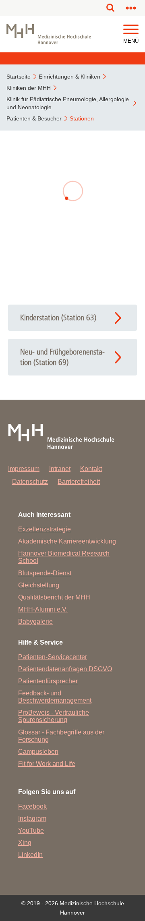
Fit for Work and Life (46, 763)
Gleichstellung (38, 585)
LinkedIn (30, 854)
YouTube (31, 830)
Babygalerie (35, 621)
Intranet (59, 468)
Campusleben (38, 751)
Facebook (32, 806)
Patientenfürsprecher (48, 681)
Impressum (23, 468)
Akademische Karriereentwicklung (67, 541)
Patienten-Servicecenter (52, 656)
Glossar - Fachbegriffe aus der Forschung (61, 736)
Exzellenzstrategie (44, 529)
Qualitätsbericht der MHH (54, 597)
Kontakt (91, 468)
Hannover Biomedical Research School (64, 557)
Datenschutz (30, 481)
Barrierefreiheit (79, 481)
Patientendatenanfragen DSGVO (65, 669)
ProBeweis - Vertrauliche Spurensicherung (53, 716)
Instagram (32, 818)
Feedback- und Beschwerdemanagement (54, 697)
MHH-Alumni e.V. (43, 609)
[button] (131, 30)
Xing (24, 842)
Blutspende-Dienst (44, 573)
